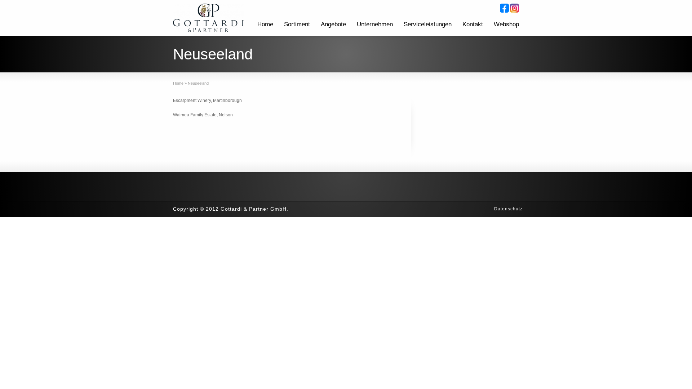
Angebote (333, 24)
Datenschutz (508, 208)
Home (265, 24)
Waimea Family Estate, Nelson (203, 114)
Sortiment (297, 24)
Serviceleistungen (428, 24)
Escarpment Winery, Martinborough (207, 100)
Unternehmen (375, 24)
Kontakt (472, 24)
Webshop (506, 24)
